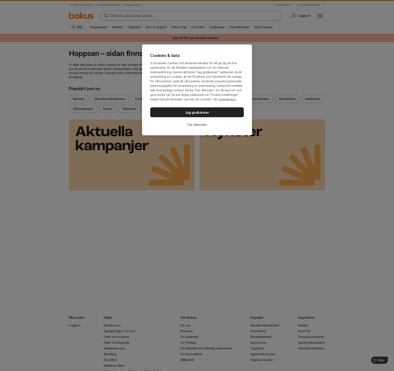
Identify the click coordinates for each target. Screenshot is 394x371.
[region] (197, 89)
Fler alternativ (197, 125)
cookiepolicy (227, 99)
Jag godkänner (197, 112)
